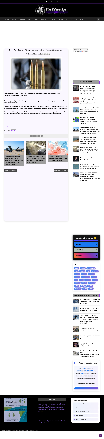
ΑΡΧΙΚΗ (7, 19)
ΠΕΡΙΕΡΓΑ (52, 19)
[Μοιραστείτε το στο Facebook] (48, 54)
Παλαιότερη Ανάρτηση (61, 170)
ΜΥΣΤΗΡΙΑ (69, 19)
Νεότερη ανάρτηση (10, 170)
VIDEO (81, 19)
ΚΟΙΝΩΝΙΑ (77, 277)
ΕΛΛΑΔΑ (14, 19)
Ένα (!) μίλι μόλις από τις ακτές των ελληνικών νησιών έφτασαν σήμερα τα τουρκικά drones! (89, 167)
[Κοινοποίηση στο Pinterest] (49, 54)
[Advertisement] (52, 34)
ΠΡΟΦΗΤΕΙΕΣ (89, 285)
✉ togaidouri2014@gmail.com (86, 388)
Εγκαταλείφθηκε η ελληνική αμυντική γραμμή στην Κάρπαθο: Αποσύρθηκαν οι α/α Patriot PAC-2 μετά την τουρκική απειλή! (14, 160)
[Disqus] (36, 198)
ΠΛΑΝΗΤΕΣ (87, 279)
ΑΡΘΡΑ (82, 285)
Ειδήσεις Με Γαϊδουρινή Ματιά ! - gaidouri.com (24, 430)
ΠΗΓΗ (6, 126)
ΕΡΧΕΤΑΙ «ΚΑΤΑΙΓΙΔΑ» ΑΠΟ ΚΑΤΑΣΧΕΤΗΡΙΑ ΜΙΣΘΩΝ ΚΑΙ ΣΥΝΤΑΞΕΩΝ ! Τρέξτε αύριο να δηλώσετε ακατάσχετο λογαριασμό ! (89, 319)
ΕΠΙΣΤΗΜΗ (60, 19)
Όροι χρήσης (78, 415)
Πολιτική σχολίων (80, 419)
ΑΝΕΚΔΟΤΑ (77, 282)
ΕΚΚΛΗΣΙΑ (94, 279)
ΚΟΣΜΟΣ (30, 19)
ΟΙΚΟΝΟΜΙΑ (22, 19)
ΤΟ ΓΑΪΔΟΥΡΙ (92, 282)
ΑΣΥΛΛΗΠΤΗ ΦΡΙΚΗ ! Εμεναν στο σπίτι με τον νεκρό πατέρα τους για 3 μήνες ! (90, 301)
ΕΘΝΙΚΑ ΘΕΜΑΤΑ (85, 277)
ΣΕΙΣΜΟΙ (91, 288)
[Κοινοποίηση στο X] (46, 54)
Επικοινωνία (78, 407)
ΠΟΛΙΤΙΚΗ (84, 274)
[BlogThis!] (45, 54)
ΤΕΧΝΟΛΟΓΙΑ (78, 288)
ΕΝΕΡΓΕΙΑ (84, 282)
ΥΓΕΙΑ (36, 19)
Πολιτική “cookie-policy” (82, 411)
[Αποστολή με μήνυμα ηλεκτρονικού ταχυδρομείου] (43, 54)
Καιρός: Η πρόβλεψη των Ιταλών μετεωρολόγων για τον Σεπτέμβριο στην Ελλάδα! (58, 158)
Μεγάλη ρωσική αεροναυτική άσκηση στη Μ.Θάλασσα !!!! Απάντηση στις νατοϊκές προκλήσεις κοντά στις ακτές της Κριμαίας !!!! (90, 176)
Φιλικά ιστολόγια (80, 404)
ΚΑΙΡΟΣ (76, 285)
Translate (85, 52)
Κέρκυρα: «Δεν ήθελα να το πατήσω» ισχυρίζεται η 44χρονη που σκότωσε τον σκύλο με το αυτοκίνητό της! (36, 159)
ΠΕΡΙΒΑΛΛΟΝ (43, 19)
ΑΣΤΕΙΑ (81, 279)
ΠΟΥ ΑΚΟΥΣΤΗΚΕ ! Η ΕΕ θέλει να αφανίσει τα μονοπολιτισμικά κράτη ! (90, 337)
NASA (75, 19)
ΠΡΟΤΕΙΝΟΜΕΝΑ (91, 268)
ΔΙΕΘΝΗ (85, 288)
